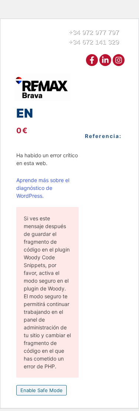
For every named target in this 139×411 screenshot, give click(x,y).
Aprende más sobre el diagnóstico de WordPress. (42, 188)
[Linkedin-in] (105, 60)
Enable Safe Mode (41, 390)
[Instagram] (119, 60)
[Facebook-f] (92, 60)
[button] (118, 87)
